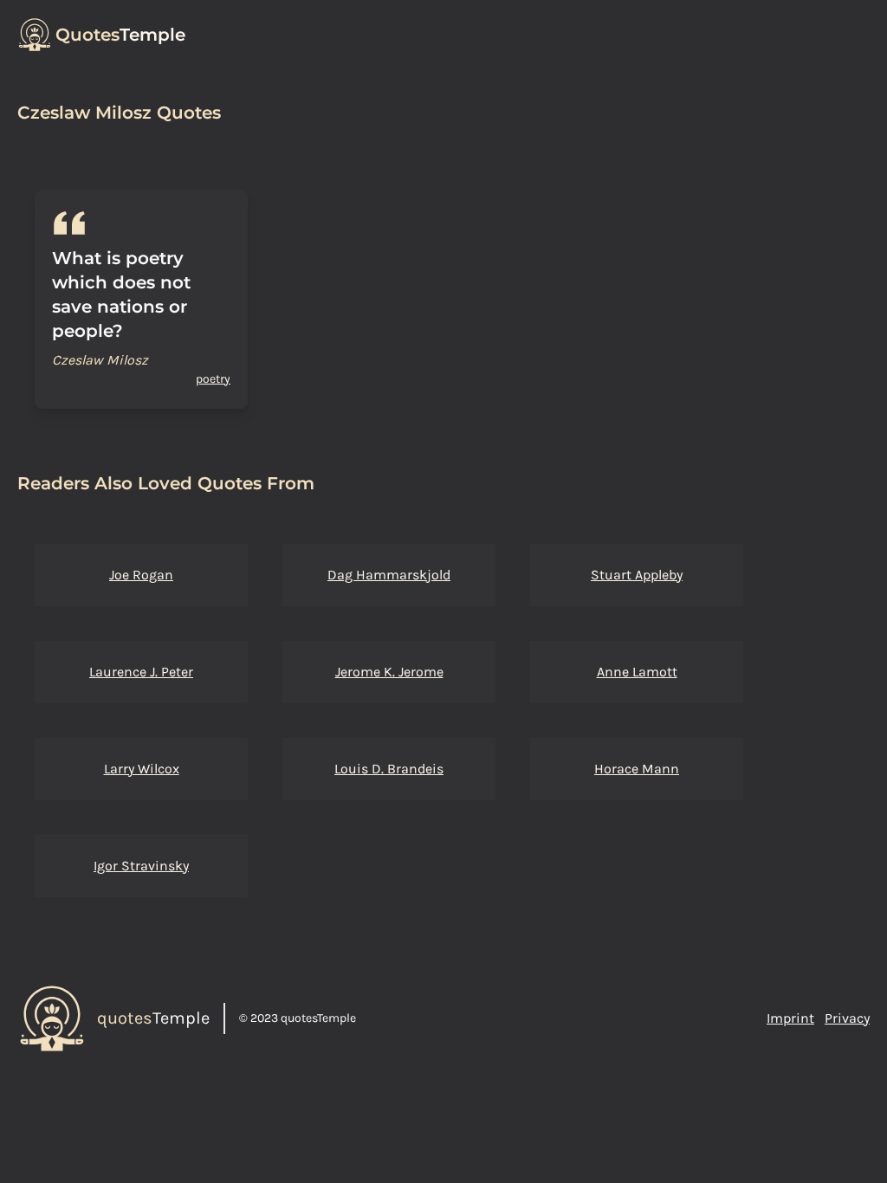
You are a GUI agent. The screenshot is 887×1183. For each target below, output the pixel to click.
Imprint (790, 1018)
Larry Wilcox (141, 768)
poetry (213, 379)
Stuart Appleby (637, 574)
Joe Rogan (141, 574)
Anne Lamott (637, 671)
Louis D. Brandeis (389, 768)
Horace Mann (636, 768)
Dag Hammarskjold (388, 574)
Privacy (847, 1018)
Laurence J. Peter (141, 671)
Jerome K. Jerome (389, 671)
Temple (120, 34)
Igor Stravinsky (141, 865)
